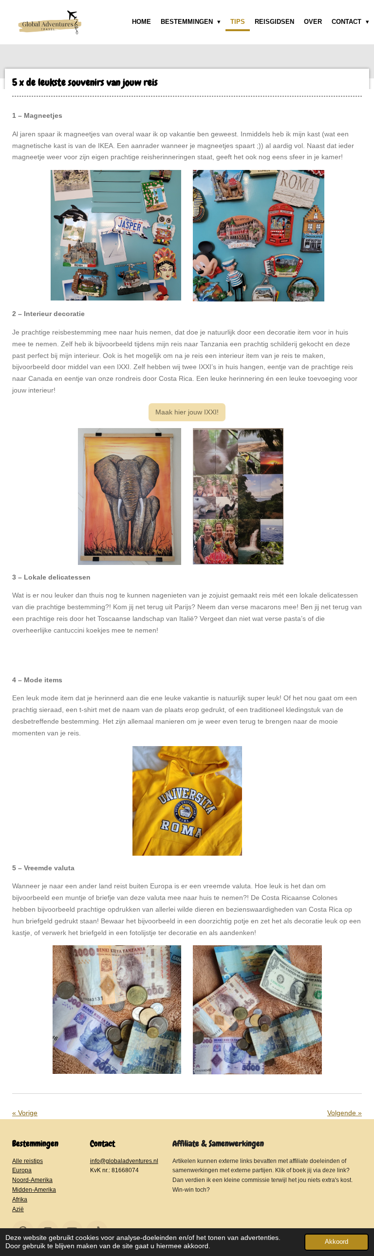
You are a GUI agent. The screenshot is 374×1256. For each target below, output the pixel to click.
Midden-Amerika (34, 1189)
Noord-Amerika (32, 1180)
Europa (22, 1170)
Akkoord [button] (336, 1241)
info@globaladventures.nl (124, 1161)
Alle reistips (27, 1161)
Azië (18, 1209)
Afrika (19, 1199)
